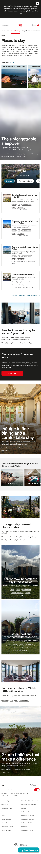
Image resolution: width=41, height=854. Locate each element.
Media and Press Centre (28, 804)
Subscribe (12, 373)
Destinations (35, 31)
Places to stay (15, 31)
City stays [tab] (9, 181)
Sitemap (23, 808)
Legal (3, 815)
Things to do (25, 31)
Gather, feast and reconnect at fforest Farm (20, 635)
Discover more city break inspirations (24, 295)
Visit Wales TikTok (26, 826)
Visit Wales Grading (7, 826)
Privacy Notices (6, 819)
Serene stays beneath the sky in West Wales (20, 580)
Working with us (6, 830)
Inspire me (5, 31)
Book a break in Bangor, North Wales (25, 248)
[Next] (13, 62)
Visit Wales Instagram (27, 815)
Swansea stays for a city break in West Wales (25, 222)
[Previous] (11, 62)
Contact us (4, 804)
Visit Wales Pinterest (27, 830)
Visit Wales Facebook (27, 819)
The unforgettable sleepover (18, 141)
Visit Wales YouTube (27, 823)
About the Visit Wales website (30, 801)
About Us (4, 823)
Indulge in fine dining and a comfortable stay (17, 433)
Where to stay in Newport (23, 274)
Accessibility (5, 801)
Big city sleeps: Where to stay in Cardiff (24, 196)
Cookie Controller (6, 808)
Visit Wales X (25, 812)
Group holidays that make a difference (20, 756)
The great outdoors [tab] (25, 181)
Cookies (3, 812)
